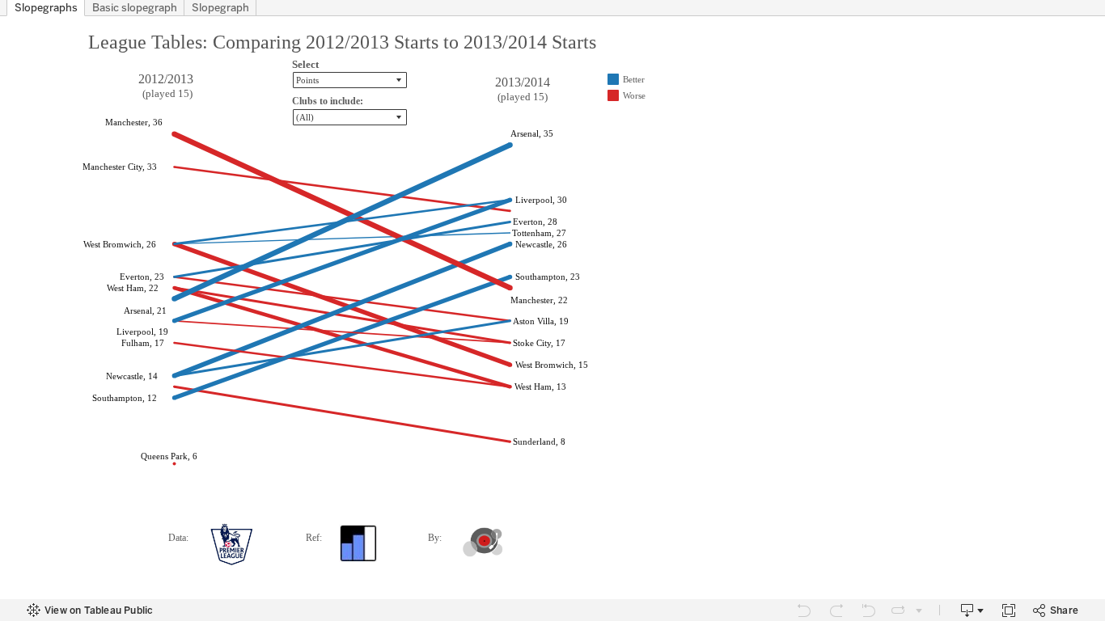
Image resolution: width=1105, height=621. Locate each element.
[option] (638, 79)
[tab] (45, 8)
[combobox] (350, 117)
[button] (350, 80)
